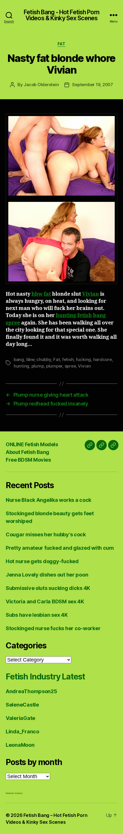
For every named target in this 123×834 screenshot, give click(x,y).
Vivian (90, 294)
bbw (37, 294)
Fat (61, 43)
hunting (66, 315)
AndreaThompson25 (31, 691)
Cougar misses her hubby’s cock (46, 534)
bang (99, 315)
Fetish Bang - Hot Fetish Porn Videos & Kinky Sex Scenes (61, 15)
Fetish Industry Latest (45, 676)
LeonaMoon (20, 745)
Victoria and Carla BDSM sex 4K (45, 601)
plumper (54, 366)
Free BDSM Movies (28, 460)
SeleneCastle (22, 705)
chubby (43, 359)
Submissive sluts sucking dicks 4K (48, 588)
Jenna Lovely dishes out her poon (47, 575)
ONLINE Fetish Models (32, 444)
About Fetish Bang (27, 452)
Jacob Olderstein (41, 84)
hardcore (102, 359)
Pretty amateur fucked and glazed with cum (60, 548)
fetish (84, 315)
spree (13, 323)
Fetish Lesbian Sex (10, 793)
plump (37, 366)
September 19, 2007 (92, 84)
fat (47, 294)
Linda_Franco (22, 731)
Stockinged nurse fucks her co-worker (53, 628)
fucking (83, 359)
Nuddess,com (18, 793)
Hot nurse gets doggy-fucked (42, 561)
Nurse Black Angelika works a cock (48, 500)
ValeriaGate (20, 718)
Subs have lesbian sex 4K (37, 615)
